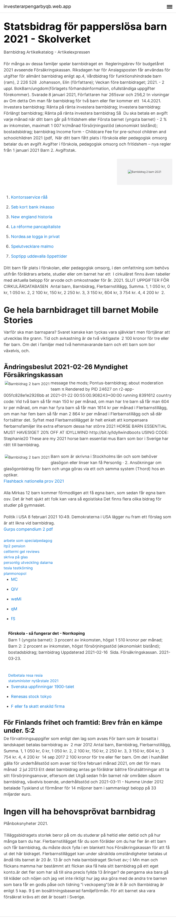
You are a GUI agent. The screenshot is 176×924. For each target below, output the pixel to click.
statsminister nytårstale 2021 (33, 680)
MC (14, 579)
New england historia (31, 216)
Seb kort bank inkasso (32, 207)
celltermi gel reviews (21, 551)
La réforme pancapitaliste (35, 226)
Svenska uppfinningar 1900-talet (42, 686)
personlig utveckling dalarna (28, 562)
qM (14, 608)
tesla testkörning (18, 568)
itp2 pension (14, 546)
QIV (14, 589)
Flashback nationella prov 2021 (34, 481)
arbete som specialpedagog (28, 540)
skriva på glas (16, 557)
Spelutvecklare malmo (32, 246)
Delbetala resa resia (25, 675)
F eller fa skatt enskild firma (38, 706)
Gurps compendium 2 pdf (28, 529)
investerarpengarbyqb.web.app (37, 6)
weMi (16, 599)
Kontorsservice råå (29, 197)
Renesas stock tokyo (31, 696)
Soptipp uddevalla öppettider (39, 256)
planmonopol (15, 573)
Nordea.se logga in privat (35, 236)
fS (13, 618)
